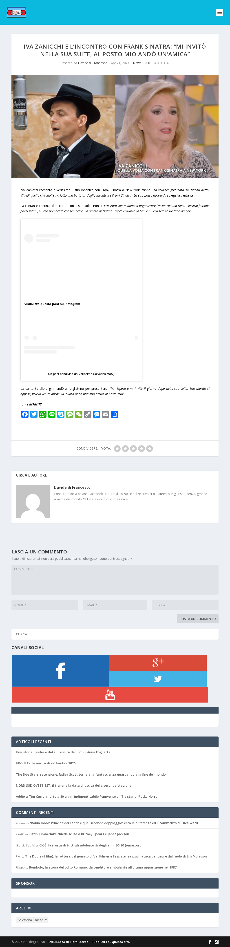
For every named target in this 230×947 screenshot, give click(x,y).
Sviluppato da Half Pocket (68, 942)
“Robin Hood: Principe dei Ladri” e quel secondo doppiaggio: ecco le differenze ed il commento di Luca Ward (114, 823)
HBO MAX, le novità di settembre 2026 (45, 763)
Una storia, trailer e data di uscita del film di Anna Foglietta (63, 752)
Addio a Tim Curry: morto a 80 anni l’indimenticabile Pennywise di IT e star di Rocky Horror (87, 796)
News (137, 63)
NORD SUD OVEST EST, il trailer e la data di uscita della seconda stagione (73, 785)
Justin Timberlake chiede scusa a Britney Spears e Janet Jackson (79, 834)
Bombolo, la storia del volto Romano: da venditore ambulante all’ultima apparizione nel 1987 (103, 867)
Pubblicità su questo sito (111, 942)
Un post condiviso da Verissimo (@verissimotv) (81, 374)
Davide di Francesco (92, 63)
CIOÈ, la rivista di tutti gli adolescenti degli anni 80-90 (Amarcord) (90, 845)
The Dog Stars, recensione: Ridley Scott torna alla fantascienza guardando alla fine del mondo (91, 774)
